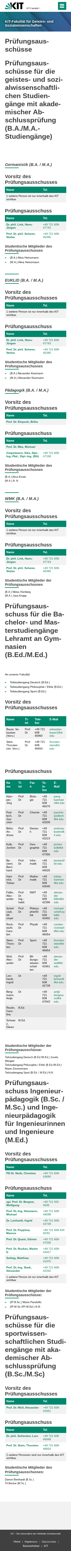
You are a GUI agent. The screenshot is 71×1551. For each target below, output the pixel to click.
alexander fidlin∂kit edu (59, 897)
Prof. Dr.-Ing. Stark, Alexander (19, 1269)
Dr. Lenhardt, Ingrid (19, 1220)
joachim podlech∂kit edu (59, 816)
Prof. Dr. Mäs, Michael (20, 446)
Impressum (31, 1541)
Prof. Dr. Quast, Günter (21, 1239)
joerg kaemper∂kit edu (59, 800)
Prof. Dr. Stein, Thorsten (22, 1445)
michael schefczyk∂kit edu (59, 913)
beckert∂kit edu (59, 862)
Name (10, 189)
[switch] (47, 6)
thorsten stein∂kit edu (55, 745)
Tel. (45, 189)
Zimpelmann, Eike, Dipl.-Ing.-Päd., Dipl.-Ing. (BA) (22, 454)
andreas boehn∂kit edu (59, 832)
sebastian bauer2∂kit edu (56, 732)
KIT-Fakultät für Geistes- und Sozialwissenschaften (34, 8)
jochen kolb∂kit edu (58, 848)
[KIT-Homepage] (14, 5)
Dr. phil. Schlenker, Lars (22, 1435)
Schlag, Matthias (17, 1258)
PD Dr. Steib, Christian (21, 1173)
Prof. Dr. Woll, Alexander (22, 1407)
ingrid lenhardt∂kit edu (59, 979)
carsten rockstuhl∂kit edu (59, 928)
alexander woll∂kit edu (58, 961)
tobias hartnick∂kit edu (59, 880)
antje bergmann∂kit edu (59, 996)
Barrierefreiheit (31, 1545)
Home (17, 1541)
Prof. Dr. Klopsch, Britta (22, 421)
